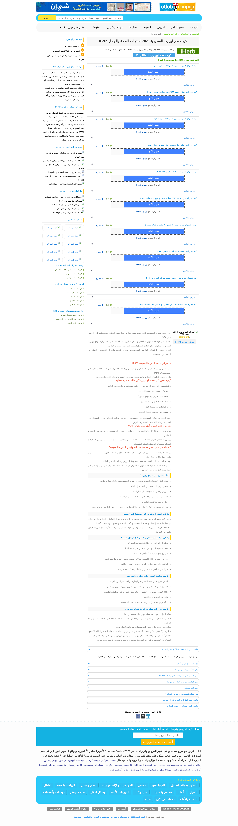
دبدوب (162, 765)
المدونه (147, 27)
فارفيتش (128, 765)
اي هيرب (62, 760)
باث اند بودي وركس (181, 770)
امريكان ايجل (165, 770)
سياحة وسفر (77, 792)
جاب (140, 765)
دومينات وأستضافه (54, 792)
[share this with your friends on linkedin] (148, 716)
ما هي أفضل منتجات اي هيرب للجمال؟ (182, 706)
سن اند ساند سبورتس (176, 765)
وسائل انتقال (97, 792)
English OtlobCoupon (176, 808)
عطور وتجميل (88, 785)
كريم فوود (135, 770)
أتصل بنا (122, 808)
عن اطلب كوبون (115, 27)
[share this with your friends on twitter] (143, 716)
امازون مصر (80, 760)
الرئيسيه (195, 34)
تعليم (148, 799)
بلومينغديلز (42, 765)
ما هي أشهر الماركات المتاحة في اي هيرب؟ (180, 700)
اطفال (47, 785)
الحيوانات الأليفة (120, 792)
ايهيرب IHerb (141, 79)
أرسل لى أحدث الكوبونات (158, 741)
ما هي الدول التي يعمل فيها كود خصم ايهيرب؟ (179, 649)
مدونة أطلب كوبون (76, 808)
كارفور (79, 765)
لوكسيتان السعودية (149, 770)
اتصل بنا (133, 27)
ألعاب (181, 792)
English (96, 27)
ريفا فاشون (62, 765)
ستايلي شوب (115, 770)
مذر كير (104, 760)
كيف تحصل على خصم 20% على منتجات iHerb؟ (178, 676)
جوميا (71, 765)
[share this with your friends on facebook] (138, 716)
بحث (46, 18)
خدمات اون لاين (165, 799)
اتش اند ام (99, 765)
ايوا (135, 765)
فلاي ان (109, 765)
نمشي (113, 760)
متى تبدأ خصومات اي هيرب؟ (186, 670)
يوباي (54, 760)
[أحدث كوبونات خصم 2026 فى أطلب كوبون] (177, 6)
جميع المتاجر (177, 27)
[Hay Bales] (74, 228)
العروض (161, 27)
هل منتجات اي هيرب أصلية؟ (186, 664)
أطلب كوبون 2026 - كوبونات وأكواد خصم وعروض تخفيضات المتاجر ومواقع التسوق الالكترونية (109, 817)
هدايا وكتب (141, 792)
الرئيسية (194, 27)
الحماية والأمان (188, 799)
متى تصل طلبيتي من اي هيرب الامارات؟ (181, 694)
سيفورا (47, 760)
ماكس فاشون (194, 765)
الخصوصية (54, 808)
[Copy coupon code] (153, 72)
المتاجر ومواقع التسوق (184, 785)
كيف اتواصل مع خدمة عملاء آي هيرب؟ (182, 682)
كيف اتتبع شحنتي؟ (190, 688)
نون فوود (196, 770)
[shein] (94, 7)
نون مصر (118, 765)
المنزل (193, 792)
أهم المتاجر (184, 34)
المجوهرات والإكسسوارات (117, 785)
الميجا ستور (158, 785)
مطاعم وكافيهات (162, 792)
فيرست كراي (94, 760)
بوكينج (71, 760)
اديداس (125, 770)
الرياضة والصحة (170, 34)
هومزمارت (88, 765)
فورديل (52, 765)
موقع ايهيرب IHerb (184, 342)
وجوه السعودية (150, 765)
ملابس (142, 785)
